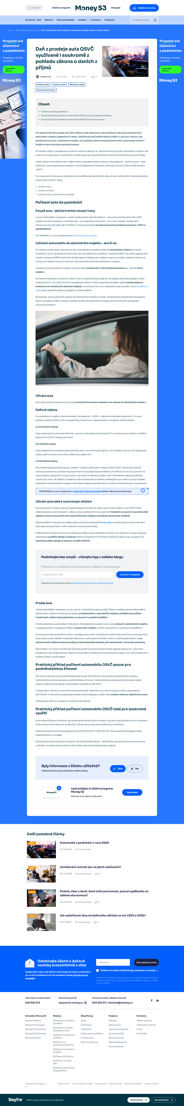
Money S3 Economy (35, 1025)
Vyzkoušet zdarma (10, 69)
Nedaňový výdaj (77, 84)
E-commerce (95, 20)
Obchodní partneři (146, 1025)
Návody (113, 1020)
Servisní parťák (116, 1033)
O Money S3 (109, 20)
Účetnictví (48, 20)
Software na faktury (63, 1056)
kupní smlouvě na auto (85, 235)
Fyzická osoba (59, 84)
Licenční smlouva (151, 1084)
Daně (39, 20)
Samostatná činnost (46, 90)
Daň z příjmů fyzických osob (27, 30)
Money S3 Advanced (35, 1029)
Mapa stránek (63, 1084)
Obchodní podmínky (133, 1084)
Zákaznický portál (118, 1042)
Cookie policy (100, 1084)
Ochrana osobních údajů (82, 1084)
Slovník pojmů (116, 1046)
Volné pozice (136, 1100)
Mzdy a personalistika (65, 20)
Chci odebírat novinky (146, 962)
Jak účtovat (30, 20)
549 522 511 (99, 1002)
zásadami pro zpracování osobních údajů (92, 583)
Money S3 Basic (33, 1020)
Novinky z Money (89, 1042)
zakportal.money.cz (71, 1002)
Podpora (113, 1016)
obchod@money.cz (120, 1002)
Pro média (142, 1033)
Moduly (57, 1016)
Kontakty (141, 1016)
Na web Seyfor (162, 1100)
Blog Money (87, 1016)
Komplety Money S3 (35, 1016)
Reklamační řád (115, 1084)
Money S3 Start (32, 1038)
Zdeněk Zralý (45, 77)
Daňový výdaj (43, 84)
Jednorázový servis (118, 1029)
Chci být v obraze (130, 575)
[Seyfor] (15, 1099)
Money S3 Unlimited (35, 1033)
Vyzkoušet (132, 792)
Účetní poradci (144, 1020)
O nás (139, 1029)
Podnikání (82, 20)
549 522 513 (32, 1002)
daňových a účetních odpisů (88, 491)
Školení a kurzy (116, 1038)
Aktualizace (115, 1025)
